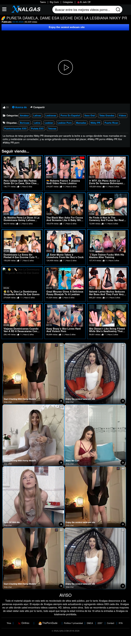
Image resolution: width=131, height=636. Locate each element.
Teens (43, 2)
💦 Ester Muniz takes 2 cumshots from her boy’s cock (65, 256)
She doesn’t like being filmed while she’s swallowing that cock (107, 331)
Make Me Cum (72, 460)
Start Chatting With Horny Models (20, 399)
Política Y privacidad (73, 623)
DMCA (90, 623)
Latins (37, 122)
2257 (100, 623)
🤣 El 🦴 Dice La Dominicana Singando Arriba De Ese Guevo (22, 293)
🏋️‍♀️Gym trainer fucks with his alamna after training (106, 256)
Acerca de (20, 107)
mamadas (81, 122)
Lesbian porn (64, 122)
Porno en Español (70, 115)
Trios (9, 623)
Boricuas (24, 122)
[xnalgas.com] (25, 9)
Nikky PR (95, 122)
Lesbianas (50, 115)
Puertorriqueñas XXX (15, 128)
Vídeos (122, 115)
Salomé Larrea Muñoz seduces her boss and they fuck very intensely (107, 294)
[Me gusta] (4, 107)
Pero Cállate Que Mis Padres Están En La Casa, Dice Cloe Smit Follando (20, 183)
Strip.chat (8, 402)
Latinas (37, 115)
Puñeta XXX (37, 128)
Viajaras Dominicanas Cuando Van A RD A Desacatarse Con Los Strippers (21, 331)
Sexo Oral (89, 115)
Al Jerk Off (85, 2)
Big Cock (54, 2)
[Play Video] (65, 67)
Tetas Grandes (106, 115)
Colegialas (68, 2)
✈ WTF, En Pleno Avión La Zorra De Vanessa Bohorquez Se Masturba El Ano (106, 183)
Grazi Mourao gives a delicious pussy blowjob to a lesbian (64, 293)
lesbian (49, 122)
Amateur (24, 115)
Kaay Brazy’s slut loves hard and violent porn (63, 330)
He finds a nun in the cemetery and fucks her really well (107, 220)
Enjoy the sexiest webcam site (67, 27)
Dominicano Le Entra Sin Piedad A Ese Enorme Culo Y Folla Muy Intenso (20, 257)
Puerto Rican (111, 122)
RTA (121, 623)
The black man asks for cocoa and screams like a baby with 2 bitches (64, 220)
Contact (110, 623)
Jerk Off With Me (12, 522)
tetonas (52, 128)
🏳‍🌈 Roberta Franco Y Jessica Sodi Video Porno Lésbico (63, 182)
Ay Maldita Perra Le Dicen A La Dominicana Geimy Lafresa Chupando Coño (21, 220)
